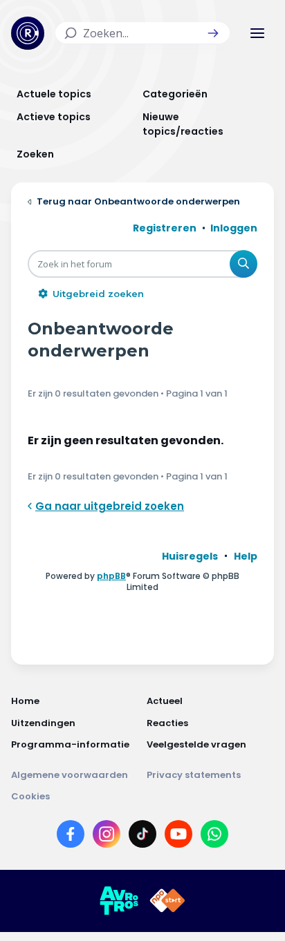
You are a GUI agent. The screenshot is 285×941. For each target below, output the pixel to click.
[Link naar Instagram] (106, 836)
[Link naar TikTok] (142, 836)
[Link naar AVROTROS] (119, 900)
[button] (213, 33)
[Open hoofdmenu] (257, 33)
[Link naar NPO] (167, 900)
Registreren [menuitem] (164, 228)
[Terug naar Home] (27, 33)
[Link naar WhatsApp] (214, 836)
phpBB (111, 576)
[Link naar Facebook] (70, 836)
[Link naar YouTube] (178, 836)
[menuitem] (190, 556)
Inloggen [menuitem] (233, 228)
